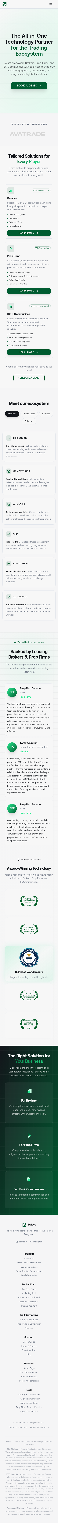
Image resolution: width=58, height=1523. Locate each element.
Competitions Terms (29, 1403)
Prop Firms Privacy (29, 1411)
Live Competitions (29, 1267)
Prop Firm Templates (29, 1381)
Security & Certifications (29, 1395)
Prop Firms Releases (29, 1372)
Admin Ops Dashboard (29, 1298)
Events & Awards (29, 1346)
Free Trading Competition (29, 1324)
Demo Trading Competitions (29, 1271)
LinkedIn (23, 1242)
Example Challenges (29, 1302)
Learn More (26, 233)
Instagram (38, 1242)
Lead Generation (29, 1275)
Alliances (29, 1328)
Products (12, 414)
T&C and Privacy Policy (29, 1399)
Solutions (29, 421)
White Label (29, 414)
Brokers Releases (29, 1377)
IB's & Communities (29, 1320)
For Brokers (29, 1259)
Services (46, 414)
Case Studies (29, 1342)
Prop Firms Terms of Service (29, 1407)
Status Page (29, 1368)
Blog (29, 1354)
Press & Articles (29, 1350)
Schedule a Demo (29, 378)
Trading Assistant (29, 1306)
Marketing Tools (29, 1293)
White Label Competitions (29, 1263)
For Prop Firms (29, 1289)
